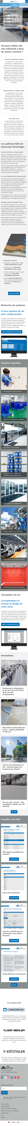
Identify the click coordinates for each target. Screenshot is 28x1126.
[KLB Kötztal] (14, 1)
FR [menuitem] (19, 1122)
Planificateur (5, 4)
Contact (26, 1)
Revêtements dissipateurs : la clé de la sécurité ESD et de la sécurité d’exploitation (14, 691)
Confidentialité (5, 1104)
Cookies (3, 1117)
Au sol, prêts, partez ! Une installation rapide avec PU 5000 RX (14, 804)
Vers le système (14, 293)
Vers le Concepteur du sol (10, 624)
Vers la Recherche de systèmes (11, 332)
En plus (14, 812)
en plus (14, 985)
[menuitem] (9, 1122)
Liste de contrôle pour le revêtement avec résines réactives (13, 933)
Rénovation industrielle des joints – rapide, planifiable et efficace (14, 730)
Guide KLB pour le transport (14, 974)
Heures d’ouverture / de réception (9, 1110)
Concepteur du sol (10, 594)
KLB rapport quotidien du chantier (13, 853)
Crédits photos (5, 1113)
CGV (2, 1115)
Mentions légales (5, 1106)
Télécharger (14, 859)
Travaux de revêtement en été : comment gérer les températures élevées (13, 767)
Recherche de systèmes (13, 305)
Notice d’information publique (9, 1108)
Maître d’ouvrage (15, 5)
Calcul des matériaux (11, 893)
